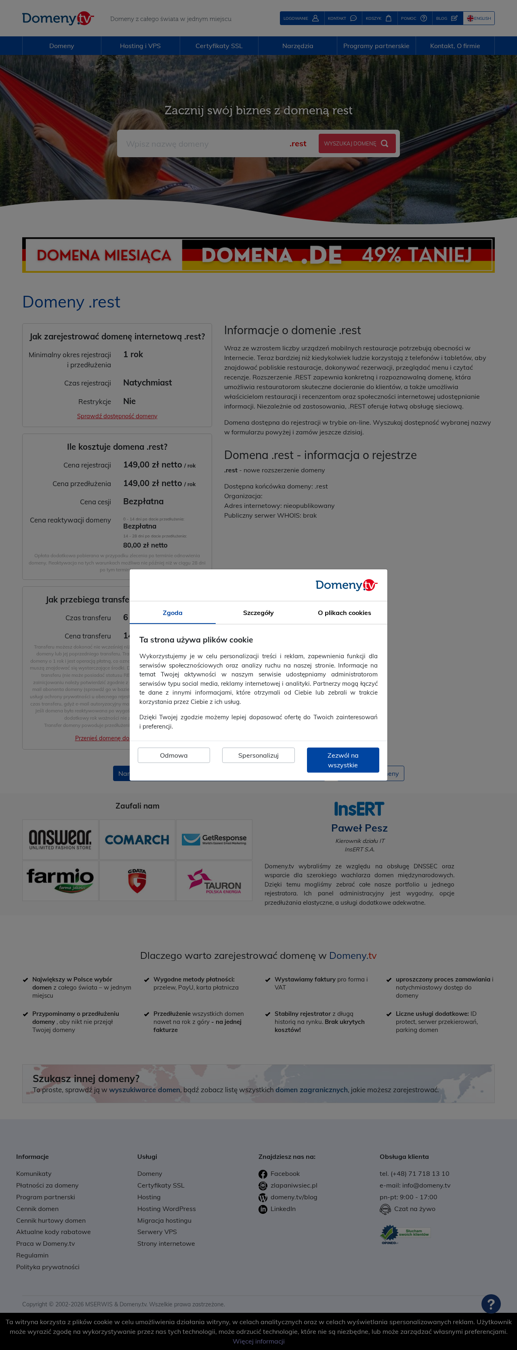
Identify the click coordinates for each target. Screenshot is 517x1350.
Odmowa (174, 755)
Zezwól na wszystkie (343, 760)
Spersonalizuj (258, 755)
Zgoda (173, 613)
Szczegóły (258, 613)
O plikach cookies (344, 613)
